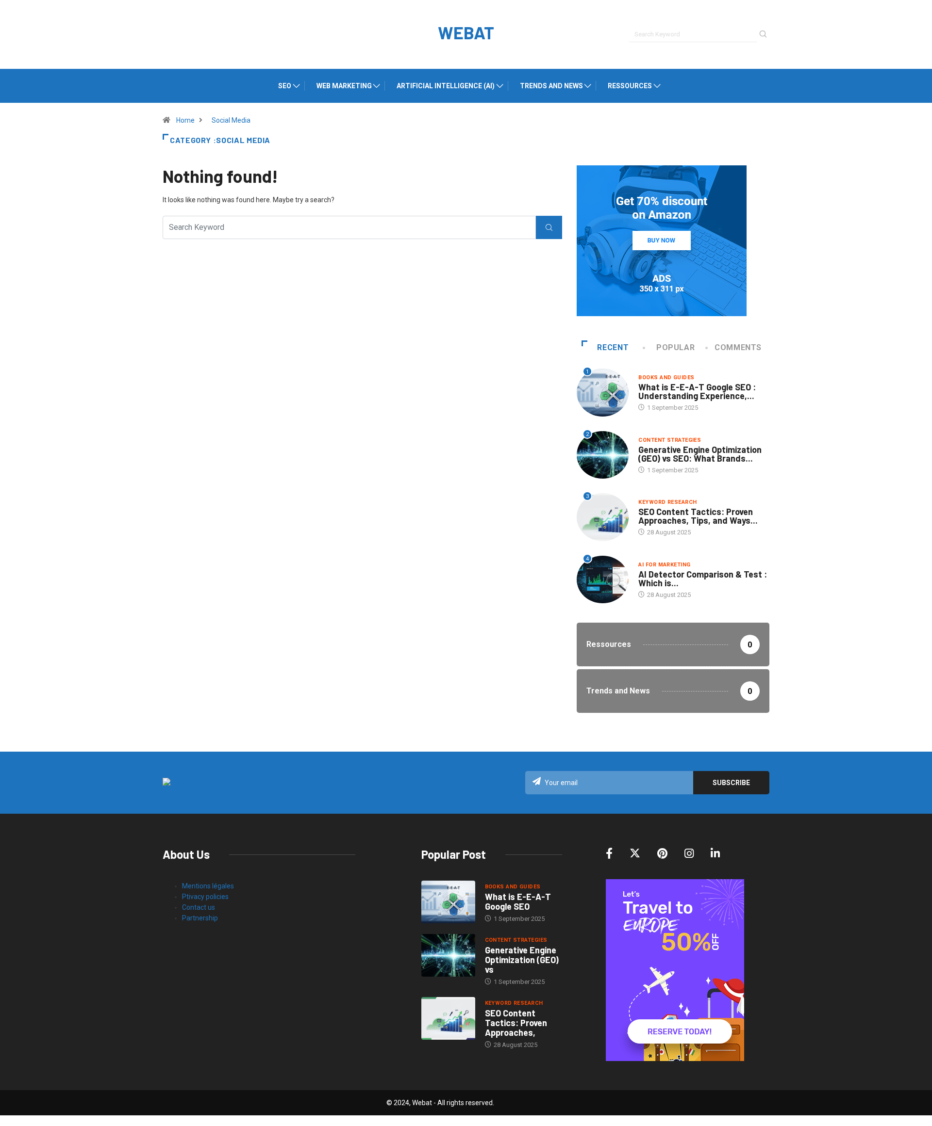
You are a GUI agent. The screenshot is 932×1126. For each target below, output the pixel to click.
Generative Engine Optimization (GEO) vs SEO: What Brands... (700, 454)
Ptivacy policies (205, 897)
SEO (284, 86)
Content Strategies (669, 440)
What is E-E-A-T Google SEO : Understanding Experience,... (697, 391)
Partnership (200, 918)
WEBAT (466, 32)
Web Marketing (344, 86)
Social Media (231, 120)
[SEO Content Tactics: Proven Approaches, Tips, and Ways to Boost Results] (448, 1018)
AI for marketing (664, 565)
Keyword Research (667, 502)
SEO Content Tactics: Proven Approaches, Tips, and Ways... (698, 516)
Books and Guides (666, 377)
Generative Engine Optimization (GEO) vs (522, 960)
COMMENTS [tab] (738, 347)
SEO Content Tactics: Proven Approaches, (516, 1023)
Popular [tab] (675, 347)
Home (185, 120)
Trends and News (551, 86)
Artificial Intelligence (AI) (446, 86)
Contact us (198, 907)
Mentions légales (208, 886)
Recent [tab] (613, 347)
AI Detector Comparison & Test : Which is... (702, 578)
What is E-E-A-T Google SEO (518, 901)
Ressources (630, 86)
